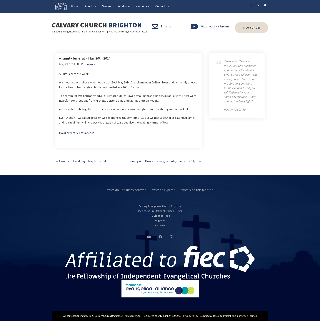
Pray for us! (251, 27)
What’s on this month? (197, 190)
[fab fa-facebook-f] (251, 5)
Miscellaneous (85, 133)
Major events (67, 133)
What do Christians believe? (126, 190)
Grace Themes (249, 315)
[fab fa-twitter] (265, 5)
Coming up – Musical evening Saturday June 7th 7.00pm (165, 161)
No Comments (86, 64)
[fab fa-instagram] (258, 5)
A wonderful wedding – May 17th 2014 (80, 161)
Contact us (162, 6)
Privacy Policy (190, 315)
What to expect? (163, 190)
